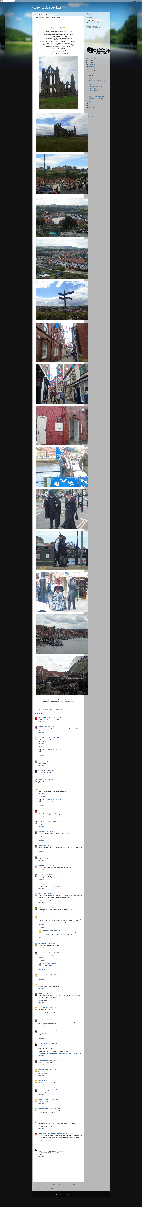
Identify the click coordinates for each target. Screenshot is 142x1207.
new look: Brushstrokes (44, 838)
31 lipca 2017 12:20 (49, 984)
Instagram (41, 1053)
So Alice (40, 726)
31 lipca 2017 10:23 (52, 943)
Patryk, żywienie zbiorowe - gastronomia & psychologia (54, 1133)
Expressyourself (42, 1036)
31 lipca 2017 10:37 (61, 930)
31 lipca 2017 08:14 (50, 907)
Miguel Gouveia (42, 1043)
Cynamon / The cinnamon (95, 86)
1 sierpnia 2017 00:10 (53, 1043)
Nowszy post (39, 1185)
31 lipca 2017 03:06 (47, 874)
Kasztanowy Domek (48, 930)
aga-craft (40, 770)
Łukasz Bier (41, 1090)
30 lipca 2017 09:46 (48, 726)
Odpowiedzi (43, 746)
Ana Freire (41, 1149)
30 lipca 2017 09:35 (56, 717)
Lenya (40, 831)
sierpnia (91, 73)
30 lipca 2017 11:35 (51, 779)
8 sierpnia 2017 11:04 (50, 1149)
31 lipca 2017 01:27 (53, 865)
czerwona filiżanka (43, 952)
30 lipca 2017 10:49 (49, 770)
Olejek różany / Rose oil (95, 84)
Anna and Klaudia (43, 1080)
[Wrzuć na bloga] (58, 709)
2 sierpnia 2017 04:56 (52, 1099)
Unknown (41, 916)
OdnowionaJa (42, 893)
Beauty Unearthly (43, 821)
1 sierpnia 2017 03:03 (56, 1060)
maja (90, 103)
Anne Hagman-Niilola (44, 717)
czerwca (91, 101)
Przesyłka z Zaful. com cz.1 (96, 98)
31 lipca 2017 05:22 (52, 893)
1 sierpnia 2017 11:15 (54, 1080)
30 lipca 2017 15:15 (47, 831)
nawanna (41, 811)
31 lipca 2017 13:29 (50, 1007)
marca (91, 107)
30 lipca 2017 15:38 (47, 845)
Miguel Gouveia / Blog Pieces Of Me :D (70, 1053)
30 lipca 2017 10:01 (54, 737)
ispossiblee (41, 1007)
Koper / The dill (92, 88)
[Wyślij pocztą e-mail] (57, 709)
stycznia (91, 112)
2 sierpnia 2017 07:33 (53, 1121)
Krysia (40, 845)
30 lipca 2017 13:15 (49, 811)
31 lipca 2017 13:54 (47, 1019)
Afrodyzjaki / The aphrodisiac (96, 96)
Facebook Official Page (51, 1053)
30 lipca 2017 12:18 (55, 789)
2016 (89, 114)
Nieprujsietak (42, 974)
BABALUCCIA (42, 856)
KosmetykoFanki (43, 865)
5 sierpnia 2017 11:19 (75, 1133)
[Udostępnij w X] (60, 709)
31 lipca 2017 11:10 (51, 974)
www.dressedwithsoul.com (45, 1114)
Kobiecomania (42, 1099)
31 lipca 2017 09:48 (56, 799)
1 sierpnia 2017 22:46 (56, 963)
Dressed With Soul (43, 1108)
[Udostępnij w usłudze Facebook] (61, 709)
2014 (89, 119)
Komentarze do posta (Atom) (48, 1188)
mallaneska (41, 761)
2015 (89, 116)
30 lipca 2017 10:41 (50, 761)
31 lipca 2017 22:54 (56, 749)
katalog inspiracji (43, 737)
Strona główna (58, 1185)
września (91, 71)
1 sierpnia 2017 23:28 (51, 1090)
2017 (89, 62)
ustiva (40, 993)
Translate (98, 22)
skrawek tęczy (42, 943)
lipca (90, 75)
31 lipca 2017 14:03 (53, 1030)
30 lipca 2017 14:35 (54, 821)
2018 (89, 60)
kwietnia (91, 105)
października (92, 68)
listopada (91, 66)
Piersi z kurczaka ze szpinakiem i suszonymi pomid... (97, 93)
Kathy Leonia (46, 749)
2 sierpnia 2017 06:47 (55, 1108)
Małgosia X (41, 907)
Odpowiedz (41, 721)
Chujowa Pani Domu (44, 789)
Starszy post (77, 1185)
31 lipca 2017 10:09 (49, 916)
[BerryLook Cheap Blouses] (93, 14)
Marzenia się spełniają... (47, 7)
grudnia (91, 64)
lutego (90, 109)
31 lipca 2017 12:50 (47, 993)
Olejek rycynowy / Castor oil (96, 90)
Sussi (40, 874)
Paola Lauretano (43, 1030)
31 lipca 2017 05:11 (57, 884)
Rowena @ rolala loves (44, 884)
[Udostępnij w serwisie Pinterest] (63, 709)
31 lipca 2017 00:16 (52, 856)
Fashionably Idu (43, 1121)
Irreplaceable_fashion (44, 1060)
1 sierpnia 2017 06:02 (50, 1069)
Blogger (83, 1194)
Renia (40, 1019)
